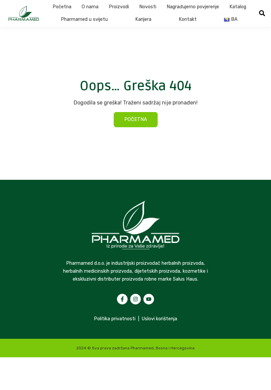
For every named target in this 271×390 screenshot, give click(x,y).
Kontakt (188, 19)
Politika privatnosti (115, 319)
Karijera (143, 19)
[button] (261, 13)
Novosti (147, 7)
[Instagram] (135, 299)
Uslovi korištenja (159, 319)
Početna (62, 7)
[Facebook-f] (122, 299)
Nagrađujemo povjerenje (193, 7)
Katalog (237, 7)
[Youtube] (148, 299)
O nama (90, 7)
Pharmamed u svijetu (84, 19)
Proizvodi (119, 7)
